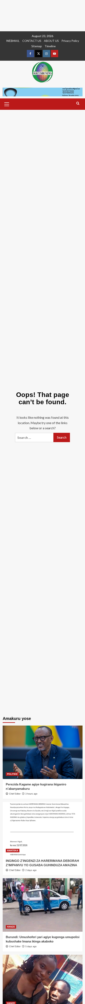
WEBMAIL (13, 40)
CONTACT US (31, 40)
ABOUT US (51, 40)
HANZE (11, 926)
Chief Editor (15, 793)
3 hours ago (31, 793)
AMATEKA (12, 850)
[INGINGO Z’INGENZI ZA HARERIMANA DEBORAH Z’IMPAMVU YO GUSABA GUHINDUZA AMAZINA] (43, 828)
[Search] (77, 103)
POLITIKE (12, 774)
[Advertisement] (42, 15)
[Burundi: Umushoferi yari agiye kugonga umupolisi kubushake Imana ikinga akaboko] (43, 905)
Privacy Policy (70, 40)
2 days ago (31, 870)
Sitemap (36, 46)
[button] (7, 103)
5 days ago (31, 946)
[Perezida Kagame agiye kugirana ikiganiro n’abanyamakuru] (43, 752)
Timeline (50, 46)
